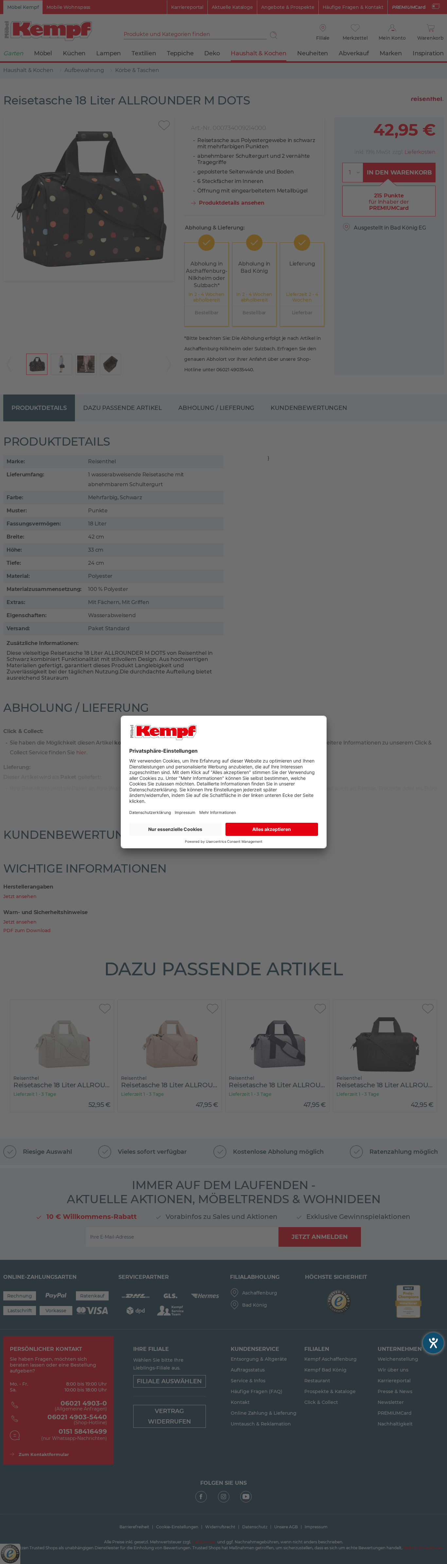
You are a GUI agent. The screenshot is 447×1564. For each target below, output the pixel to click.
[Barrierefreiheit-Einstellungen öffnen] (433, 1343)
